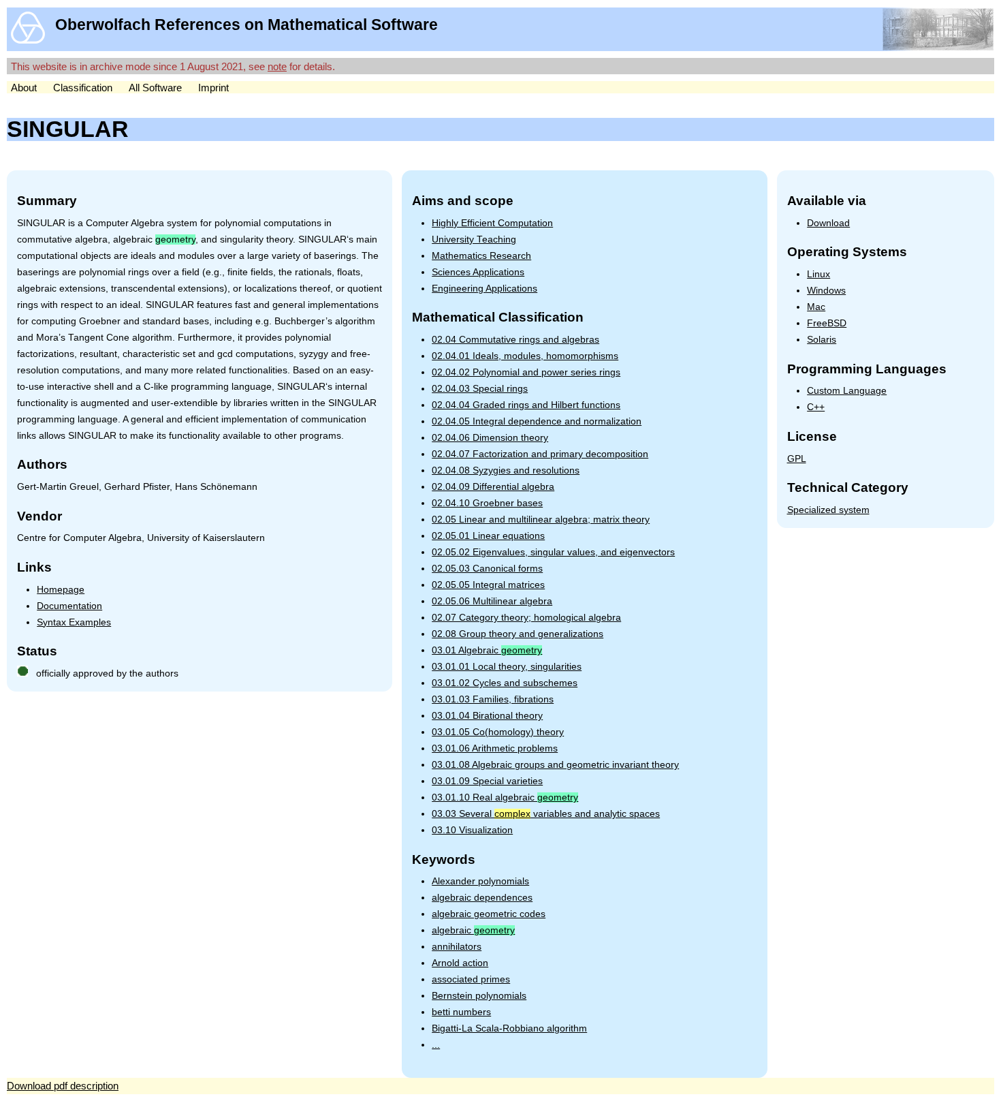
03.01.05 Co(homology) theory (498, 732)
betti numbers (461, 1012)
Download (828, 223)
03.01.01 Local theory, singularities (507, 667)
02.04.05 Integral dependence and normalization (536, 421)
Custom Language (847, 391)
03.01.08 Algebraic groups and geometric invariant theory (555, 765)
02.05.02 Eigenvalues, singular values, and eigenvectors (553, 552)
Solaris (821, 340)
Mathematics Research (481, 256)
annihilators (456, 947)
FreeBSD (826, 323)
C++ (816, 407)
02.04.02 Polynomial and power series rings (526, 372)
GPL (796, 459)
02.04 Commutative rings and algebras (515, 340)
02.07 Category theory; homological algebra (526, 617)
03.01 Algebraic (487, 650)
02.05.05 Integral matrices (488, 585)
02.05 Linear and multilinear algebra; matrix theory (541, 519)
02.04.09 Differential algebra (493, 487)
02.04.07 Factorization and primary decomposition (540, 454)
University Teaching (474, 239)
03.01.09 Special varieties (487, 781)
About (24, 87)
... (436, 1045)
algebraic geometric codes (488, 914)
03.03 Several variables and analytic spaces (546, 814)
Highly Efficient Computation (492, 223)
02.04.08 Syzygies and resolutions (505, 470)
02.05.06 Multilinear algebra (492, 601)
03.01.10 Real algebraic (505, 797)
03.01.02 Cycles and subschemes (504, 683)
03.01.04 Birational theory (487, 716)
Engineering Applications (484, 288)
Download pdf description (62, 1085)
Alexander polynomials (480, 881)
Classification (82, 87)
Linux (818, 274)
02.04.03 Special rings (480, 389)
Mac (816, 307)
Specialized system (828, 510)
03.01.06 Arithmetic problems (495, 748)
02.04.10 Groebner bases (487, 503)
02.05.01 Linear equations (488, 536)
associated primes (471, 979)
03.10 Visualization (472, 830)
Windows (826, 290)
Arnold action (460, 963)
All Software (155, 87)
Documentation (69, 606)
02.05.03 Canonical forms (487, 568)
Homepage (60, 590)
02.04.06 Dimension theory (490, 438)
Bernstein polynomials (479, 996)
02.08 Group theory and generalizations (517, 634)
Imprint (213, 87)
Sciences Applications (478, 272)
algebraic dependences (482, 898)
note (277, 66)
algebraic (473, 930)
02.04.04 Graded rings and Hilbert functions (526, 405)
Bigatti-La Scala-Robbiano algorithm (509, 1028)
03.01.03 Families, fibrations (493, 699)
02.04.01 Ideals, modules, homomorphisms (525, 356)
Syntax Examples (74, 622)
